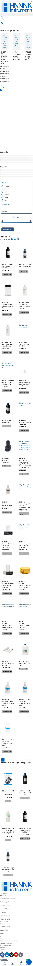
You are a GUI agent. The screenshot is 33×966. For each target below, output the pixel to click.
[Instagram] (11, 954)
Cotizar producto (23, 271)
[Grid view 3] (15, 239)
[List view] (9, 239)
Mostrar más (5, 204)
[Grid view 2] (12, 239)
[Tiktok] (20, 954)
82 (20, 760)
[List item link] (16, 895)
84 (26, 760)
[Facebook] (2, 954)
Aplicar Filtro (7, 229)
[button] (16, 14)
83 (23, 760)
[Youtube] (16, 954)
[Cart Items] (16, 90)
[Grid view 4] (18, 239)
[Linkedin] (7, 954)
